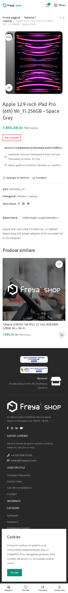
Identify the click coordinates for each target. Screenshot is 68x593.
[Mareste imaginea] (9, 87)
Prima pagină (11, 17)
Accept (14, 572)
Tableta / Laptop (27, 196)
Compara (41, 177)
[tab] (10, 217)
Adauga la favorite (17, 177)
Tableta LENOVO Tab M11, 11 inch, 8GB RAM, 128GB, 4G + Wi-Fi (31, 326)
